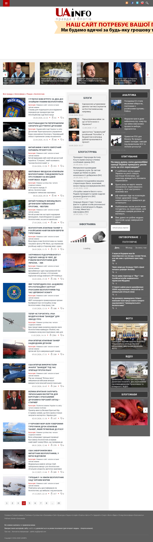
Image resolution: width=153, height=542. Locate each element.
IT (91, 515)
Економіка (48, 515)
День (117, 248)
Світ (54, 515)
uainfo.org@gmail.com (38, 531)
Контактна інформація (20, 531)
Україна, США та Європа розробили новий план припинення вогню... (126, 81)
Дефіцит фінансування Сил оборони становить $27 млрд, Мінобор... (91, 81)
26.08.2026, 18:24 (80, 165)
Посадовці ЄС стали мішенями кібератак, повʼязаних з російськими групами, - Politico (134, 106)
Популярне (129, 242)
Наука (68, 515)
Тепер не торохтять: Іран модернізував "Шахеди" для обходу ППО (43, 316)
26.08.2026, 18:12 (80, 178)
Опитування (129, 156)
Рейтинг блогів (9, 518)
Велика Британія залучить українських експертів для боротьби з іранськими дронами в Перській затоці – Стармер (44, 397)
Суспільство (37, 515)
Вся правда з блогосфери (14, 94)
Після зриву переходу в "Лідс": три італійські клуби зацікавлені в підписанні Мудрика (127, 278)
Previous (4, 74)
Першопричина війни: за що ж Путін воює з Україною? (93, 121)
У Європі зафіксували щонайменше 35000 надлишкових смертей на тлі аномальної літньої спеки (127, 289)
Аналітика (129, 95)
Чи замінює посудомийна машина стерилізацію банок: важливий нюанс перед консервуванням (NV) (89, 183)
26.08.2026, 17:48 (80, 199)
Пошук (29, 94)
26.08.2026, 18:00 (80, 188)
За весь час (141, 248)
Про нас (7, 531)
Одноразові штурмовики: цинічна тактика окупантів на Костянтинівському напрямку (94, 108)
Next (149, 74)
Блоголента (138, 515)
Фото (129, 318)
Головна (7, 515)
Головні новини (17, 515)
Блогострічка (87, 152)
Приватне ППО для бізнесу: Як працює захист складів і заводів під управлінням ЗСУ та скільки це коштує (135, 141)
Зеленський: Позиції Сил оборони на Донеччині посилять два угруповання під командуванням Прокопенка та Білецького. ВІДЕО (129, 383)
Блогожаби (129, 394)
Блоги (88, 98)
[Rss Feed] (126, 3)
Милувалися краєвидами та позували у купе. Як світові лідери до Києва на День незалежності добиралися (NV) (87, 171)
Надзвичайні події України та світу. (49, 129)
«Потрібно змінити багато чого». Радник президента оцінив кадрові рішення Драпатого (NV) (89, 194)
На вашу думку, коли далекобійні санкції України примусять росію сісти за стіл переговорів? (129, 164)
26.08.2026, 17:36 (80, 214)
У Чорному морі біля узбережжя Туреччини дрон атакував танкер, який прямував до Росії (45, 426)
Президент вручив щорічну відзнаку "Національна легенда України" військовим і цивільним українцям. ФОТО (128, 345)
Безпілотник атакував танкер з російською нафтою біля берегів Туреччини (46, 230)
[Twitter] (136, 3)
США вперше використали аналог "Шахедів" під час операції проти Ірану (42, 367)
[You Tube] (141, 3)
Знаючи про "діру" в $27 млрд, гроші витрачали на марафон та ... (55, 81)
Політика (28, 515)
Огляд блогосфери (125, 515)
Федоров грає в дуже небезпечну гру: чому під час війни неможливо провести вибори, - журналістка (135, 124)
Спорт (104, 515)
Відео (129, 356)
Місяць (129, 248)
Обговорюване (128, 237)
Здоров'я (96, 515)
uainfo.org (32, 528)
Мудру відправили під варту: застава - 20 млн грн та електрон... (17, 81)
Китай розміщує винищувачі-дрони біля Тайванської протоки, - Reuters (45, 203)
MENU (6, 3)
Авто (87, 515)
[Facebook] (131, 3)
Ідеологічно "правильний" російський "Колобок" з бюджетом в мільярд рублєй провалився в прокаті (94, 137)
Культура (61, 515)
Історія (74, 515)
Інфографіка (87, 224)
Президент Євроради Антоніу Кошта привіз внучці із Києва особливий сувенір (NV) (87, 159)
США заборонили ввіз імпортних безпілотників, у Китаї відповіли (43, 453)
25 (59, 503)
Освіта (81, 515)
